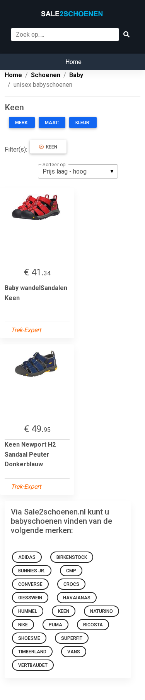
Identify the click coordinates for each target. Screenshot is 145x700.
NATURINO (101, 611)
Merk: (22, 122)
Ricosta (93, 624)
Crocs (71, 584)
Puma (55, 624)
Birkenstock (71, 557)
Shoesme (29, 638)
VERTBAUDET (33, 665)
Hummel (27, 611)
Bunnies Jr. (31, 570)
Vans (73, 651)
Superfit (71, 638)
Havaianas (76, 597)
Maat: (52, 122)
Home (73, 62)
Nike (23, 624)
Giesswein (30, 597)
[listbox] (78, 171)
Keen (50, 147)
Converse (30, 584)
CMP (71, 570)
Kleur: (82, 122)
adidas (27, 557)
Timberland (32, 651)
